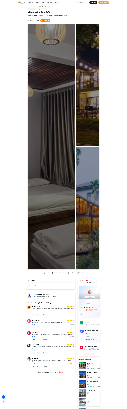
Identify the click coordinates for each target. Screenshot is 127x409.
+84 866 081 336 (88, 307)
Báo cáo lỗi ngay (89, 354)
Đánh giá (56, 2)
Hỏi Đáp (72, 273)
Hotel (35, 6)
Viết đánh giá (46, 20)
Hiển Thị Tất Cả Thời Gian (89, 282)
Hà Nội (39, 6)
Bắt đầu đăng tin (103, 2)
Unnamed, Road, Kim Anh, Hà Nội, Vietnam (58, 15)
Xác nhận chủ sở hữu (91, 339)
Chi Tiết (48, 273)
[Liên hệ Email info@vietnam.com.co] (3, 401)
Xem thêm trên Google (43, 372)
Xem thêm (34, 312)
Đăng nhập (93, 2)
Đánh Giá (80, 273)
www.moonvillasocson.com (90, 314)
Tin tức (43, 2)
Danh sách (49, 2)
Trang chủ (31, 2)
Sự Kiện (56, 273)
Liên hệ (64, 273)
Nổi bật (37, 2)
